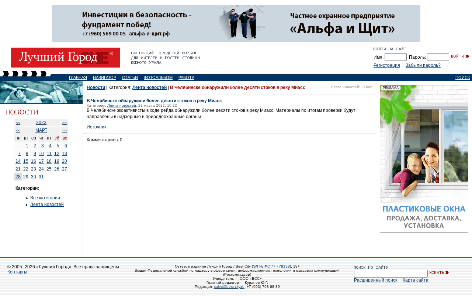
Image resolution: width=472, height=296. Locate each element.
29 (25, 176)
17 (41, 161)
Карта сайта (415, 280)
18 (49, 161)
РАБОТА (186, 77)
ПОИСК (462, 77)
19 (56, 161)
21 (18, 169)
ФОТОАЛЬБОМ (158, 77)
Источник (96, 127)
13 (64, 153)
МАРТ (41, 130)
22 (25, 169)
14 (18, 161)
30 (33, 176)
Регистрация (387, 65)
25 (49, 169)
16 (33, 161)
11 (49, 153)
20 (64, 161)
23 (33, 169)
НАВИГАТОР (104, 77)
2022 (41, 122)
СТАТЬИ (130, 77)
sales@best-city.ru (229, 287)
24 (41, 169)
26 (56, 169)
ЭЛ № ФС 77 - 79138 (271, 266)
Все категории (45, 197)
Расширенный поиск (375, 280)
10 (41, 153)
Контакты (17, 272)
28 (18, 176)
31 (41, 176)
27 (64, 169)
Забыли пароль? (423, 65)
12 (56, 153)
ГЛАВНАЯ (78, 77)
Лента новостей (47, 204)
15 (25, 161)
